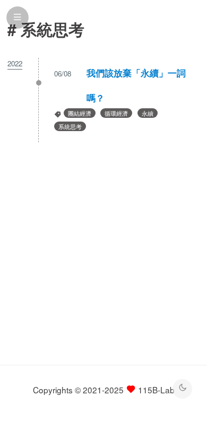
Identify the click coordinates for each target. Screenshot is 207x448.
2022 (14, 63)
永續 (147, 113)
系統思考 (70, 126)
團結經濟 (79, 113)
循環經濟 (116, 113)
